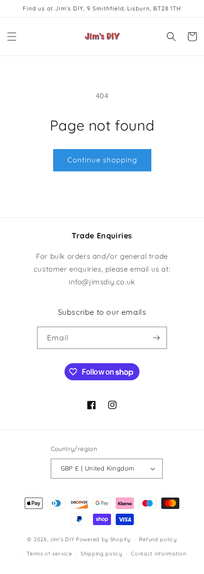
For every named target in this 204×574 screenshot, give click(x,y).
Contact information (158, 553)
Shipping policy (101, 553)
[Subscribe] (156, 338)
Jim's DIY (62, 539)
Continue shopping (102, 159)
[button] (11, 36)
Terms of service (49, 553)
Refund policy (157, 539)
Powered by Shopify (103, 539)
